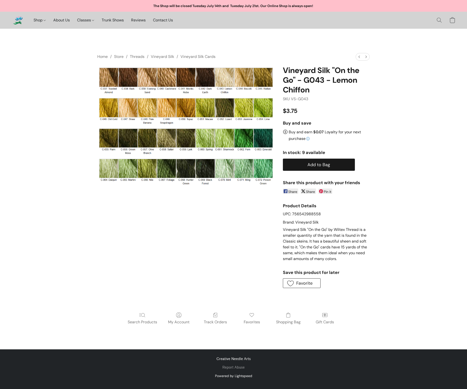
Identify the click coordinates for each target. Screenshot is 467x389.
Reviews (138, 20)
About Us (61, 20)
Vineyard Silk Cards (198, 56)
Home (102, 56)
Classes (84, 20)
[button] (18, 20)
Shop (39, 20)
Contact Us (163, 20)
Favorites (252, 322)
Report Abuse (233, 367)
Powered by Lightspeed (233, 376)
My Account (178, 322)
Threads (137, 56)
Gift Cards (325, 322)
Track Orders (215, 322)
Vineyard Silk (162, 56)
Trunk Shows (113, 20)
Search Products (142, 322)
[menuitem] (359, 56)
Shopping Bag (288, 322)
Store (119, 56)
